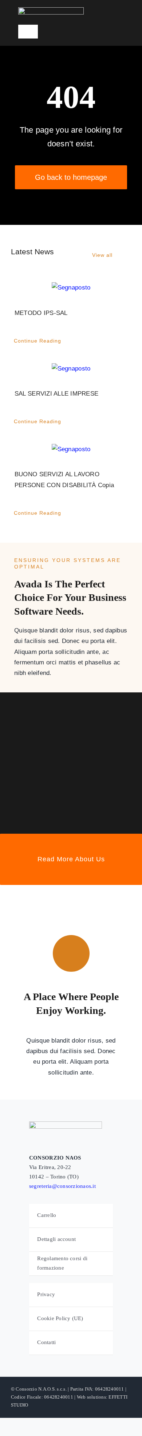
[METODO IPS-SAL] (71, 287)
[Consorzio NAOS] (51, 10)
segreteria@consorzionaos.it (62, 1186)
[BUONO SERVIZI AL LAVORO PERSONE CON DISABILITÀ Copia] (71, 449)
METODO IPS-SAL (41, 313)
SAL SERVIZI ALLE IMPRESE (56, 393)
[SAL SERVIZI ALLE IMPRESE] (71, 368)
